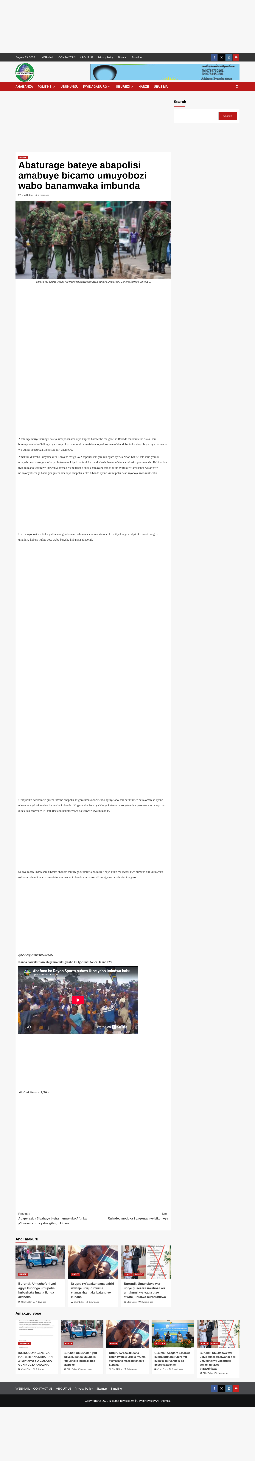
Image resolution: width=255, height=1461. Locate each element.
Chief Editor (27, 194)
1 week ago (177, 1369)
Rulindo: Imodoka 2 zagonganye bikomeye (138, 1216)
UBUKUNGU (69, 86)
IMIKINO (139, 1274)
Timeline (137, 57)
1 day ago (40, 1369)
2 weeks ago (147, 1302)
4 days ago (41, 1302)
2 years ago (43, 194)
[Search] (237, 87)
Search (180, 102)
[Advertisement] (112, 26)
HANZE (144, 86)
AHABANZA (24, 86)
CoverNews (144, 1400)
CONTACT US (67, 57)
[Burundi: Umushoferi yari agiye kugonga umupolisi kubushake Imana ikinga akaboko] (40, 1262)
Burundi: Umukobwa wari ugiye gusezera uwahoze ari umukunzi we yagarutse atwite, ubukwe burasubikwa (218, 1360)
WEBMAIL (48, 57)
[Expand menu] (54, 86)
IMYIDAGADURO (95, 86)
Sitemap (122, 57)
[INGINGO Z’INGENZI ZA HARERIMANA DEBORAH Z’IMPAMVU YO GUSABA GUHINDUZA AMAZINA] (36, 1334)
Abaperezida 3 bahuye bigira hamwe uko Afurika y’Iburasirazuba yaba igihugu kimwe (52, 1218)
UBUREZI (123, 86)
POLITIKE (45, 86)
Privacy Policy (105, 57)
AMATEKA (24, 1343)
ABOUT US (86, 57)
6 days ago (94, 1302)
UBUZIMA (161, 86)
